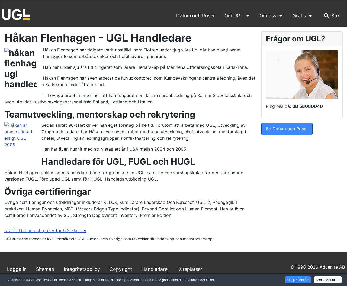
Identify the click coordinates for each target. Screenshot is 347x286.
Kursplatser (190, 269)
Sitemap (45, 269)
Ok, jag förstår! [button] (298, 279)
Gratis (299, 15)
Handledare (155, 269)
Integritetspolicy (82, 269)
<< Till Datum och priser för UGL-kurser (45, 230)
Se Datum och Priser (287, 128)
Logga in (17, 269)
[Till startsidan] (16, 14)
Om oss (267, 15)
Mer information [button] (327, 279)
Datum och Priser (195, 15)
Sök (335, 15)
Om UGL (233, 15)
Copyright (121, 269)
